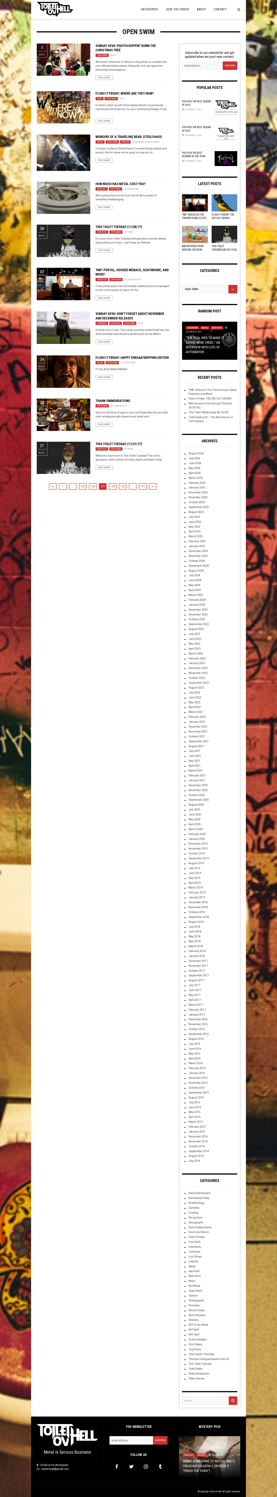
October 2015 (197, 1087)
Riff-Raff (194, 1334)
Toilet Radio (196, 1368)
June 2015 (195, 1107)
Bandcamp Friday (199, 1197)
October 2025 (197, 502)
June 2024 (195, 580)
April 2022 (195, 707)
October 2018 (197, 912)
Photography (196, 1300)
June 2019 (195, 873)
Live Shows (195, 1256)
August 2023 (196, 629)
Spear (130, 232)
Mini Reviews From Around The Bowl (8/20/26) (193, 249)
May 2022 (194, 702)
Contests (194, 1207)
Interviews (192, 328)
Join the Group (177, 9)
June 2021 (195, 755)
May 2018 (194, 936)
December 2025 (198, 492)
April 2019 (195, 882)
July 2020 (194, 809)
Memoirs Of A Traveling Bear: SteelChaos (129, 137)
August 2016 (196, 1038)
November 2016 (198, 1024)
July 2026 (194, 458)
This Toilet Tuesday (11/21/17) (119, 444)
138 (112, 486)
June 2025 (195, 521)
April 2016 (195, 1058)
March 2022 (196, 711)
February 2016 (197, 1068)
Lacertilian (132, 189)
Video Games (196, 1378)
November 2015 (198, 1082)
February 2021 (197, 775)
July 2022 (194, 692)
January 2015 (197, 1131)
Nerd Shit (101, 189)
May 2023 (194, 643)
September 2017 (199, 975)
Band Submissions (200, 1193)
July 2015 (194, 1102)
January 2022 (197, 721)
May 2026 (194, 468)
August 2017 (196, 980)
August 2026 (196, 453)
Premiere (194, 1305)
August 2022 (196, 687)
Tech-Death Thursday (201, 1354)
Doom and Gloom (199, 1232)
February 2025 (197, 541)
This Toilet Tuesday (200, 1363)
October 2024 (197, 560)
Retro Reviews (197, 1315)
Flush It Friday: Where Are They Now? (125, 93)
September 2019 (199, 858)
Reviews (194, 1319)
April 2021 (195, 765)
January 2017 (197, 1014)
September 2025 (199, 507)
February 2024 (197, 599)
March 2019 (196, 887)
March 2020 (196, 829)
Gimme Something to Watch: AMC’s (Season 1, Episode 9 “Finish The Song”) (209, 1466)
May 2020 (194, 819)
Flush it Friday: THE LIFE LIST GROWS (210, 398)
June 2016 (195, 1048)
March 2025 (196, 536)
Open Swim (102, 55)
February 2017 (197, 1009)
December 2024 (198, 551)
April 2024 (195, 590)
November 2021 (198, 731)
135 (82, 486)
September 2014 (199, 1151)
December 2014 (198, 1136)
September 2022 (199, 682)
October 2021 (197, 736)
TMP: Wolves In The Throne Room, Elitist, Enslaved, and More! (194, 218)
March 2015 (196, 1121)
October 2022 (197, 677)
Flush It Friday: (132, 358)
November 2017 (198, 965)
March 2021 (196, 770)
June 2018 (195, 931)
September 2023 (199, 624)
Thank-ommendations (113, 401)
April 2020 (195, 824)
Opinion (125, 142)
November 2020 (198, 790)
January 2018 (197, 955)
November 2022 (198, 672)
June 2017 (195, 990)
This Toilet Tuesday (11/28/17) (119, 227)
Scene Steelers (198, 1339)
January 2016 (197, 1073)
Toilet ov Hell (215, 1491)
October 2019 (197, 853)
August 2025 (196, 512)
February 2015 (197, 1126)
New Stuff (102, 232)
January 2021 (197, 780)
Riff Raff (194, 1329)
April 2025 (195, 531)
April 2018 (195, 941)
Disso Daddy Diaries (200, 1227)
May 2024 (194, 585)
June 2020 (195, 814)
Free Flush (195, 1241)
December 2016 (198, 1019)
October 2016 (197, 1029)
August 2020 (196, 804)
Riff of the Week (198, 1324)
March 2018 (196, 946)
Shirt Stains (195, 1344)
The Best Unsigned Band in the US (209, 1359)
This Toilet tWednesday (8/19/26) (209, 412)
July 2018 (194, 926)
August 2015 (196, 1097)
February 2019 (197, 892)
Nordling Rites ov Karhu (147, 142)
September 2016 (199, 1034)
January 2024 (197, 604)
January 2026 (197, 487)
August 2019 (196, 863)
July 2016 (194, 1043)
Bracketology (196, 1202)
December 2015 (198, 1077)
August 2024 (196, 570)
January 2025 (197, 546)
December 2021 (198, 726)
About (201, 9)
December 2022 (198, 668)
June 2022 (195, 697)
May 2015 (194, 1112)
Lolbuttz (193, 1261)
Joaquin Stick (134, 279)
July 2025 (194, 516)
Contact (220, 9)
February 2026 (197, 482)
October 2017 (197, 970)
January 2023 (197, 663)
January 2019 (197, 897)
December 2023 (198, 609)
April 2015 (195, 1116)
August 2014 (196, 1155)
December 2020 (198, 785)
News (99, 98)
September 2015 (199, 1092)
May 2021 (194, 760)
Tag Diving (195, 1349)
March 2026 (196, 477)
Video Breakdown (199, 1373)
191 (142, 486)
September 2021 (199, 741)
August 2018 (196, 921)
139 (122, 486)
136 (92, 486)
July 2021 (194, 750)
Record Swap (196, 1310)
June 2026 (195, 463)
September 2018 (199, 916)
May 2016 (194, 1053)
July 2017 (194, 985)
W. (115, 55)
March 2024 (196, 594)
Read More (104, 77)
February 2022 (197, 716)
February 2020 (197, 834)
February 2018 (197, 951)
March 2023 (196, 653)
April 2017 (195, 999)
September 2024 (199, 565)
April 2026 (195, 473)
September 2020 (199, 799)
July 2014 (194, 1160)
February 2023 (197, 658)
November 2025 (198, 497)
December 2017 (198, 960)
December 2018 (198, 902)
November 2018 (198, 907)
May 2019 (194, 877)
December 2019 (198, 843)
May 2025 (194, 526)
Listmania (102, 323)
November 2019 (198, 848)
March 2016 (196, 1063)
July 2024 (194, 575)
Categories (149, 9)
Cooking (193, 1212)
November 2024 (198, 555)
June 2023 (195, 638)
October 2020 (197, 795)
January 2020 (197, 838)
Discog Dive (195, 1217)
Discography (196, 1222)
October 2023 (197, 619)
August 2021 (196, 746)
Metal (100, 142)
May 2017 (194, 994)
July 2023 (194, 633)
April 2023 (195, 648)
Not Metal (194, 1285)
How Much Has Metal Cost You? (120, 184)
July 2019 (194, 868)
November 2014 (198, 1141)
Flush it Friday (197, 1236)
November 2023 (198, 614)
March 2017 (196, 1004)
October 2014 (197, 1146)
